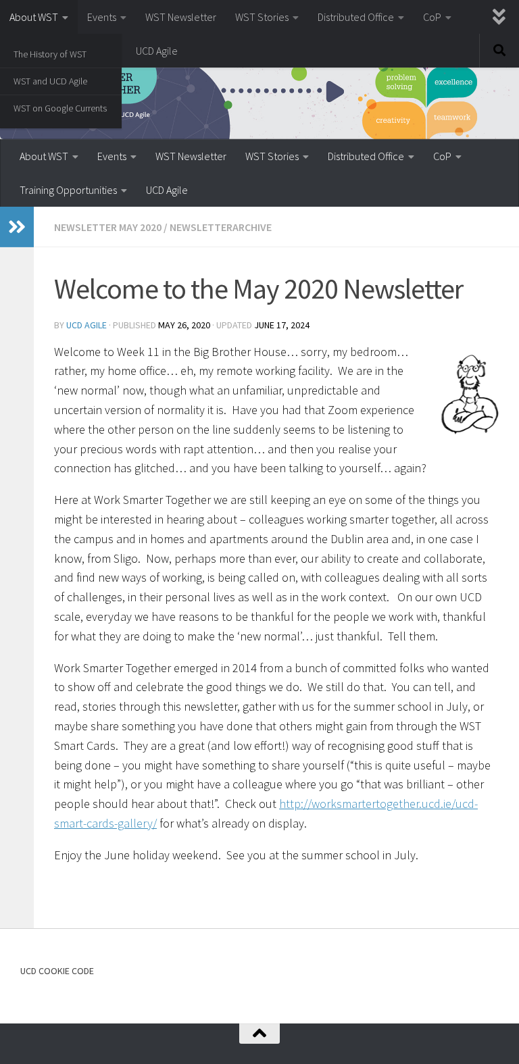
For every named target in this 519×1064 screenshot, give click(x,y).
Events (101, 17)
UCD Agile (157, 50)
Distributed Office (356, 17)
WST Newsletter (180, 17)
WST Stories (262, 17)
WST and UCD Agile (50, 81)
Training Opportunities (68, 190)
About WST (33, 17)
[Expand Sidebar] (17, 227)
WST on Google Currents (60, 108)
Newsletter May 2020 (108, 227)
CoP (432, 17)
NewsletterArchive (221, 227)
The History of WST (50, 54)
